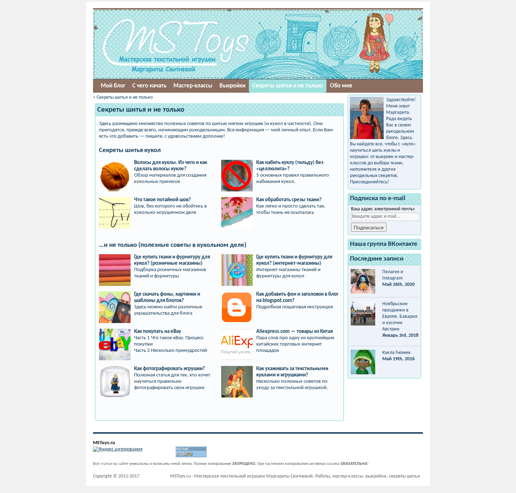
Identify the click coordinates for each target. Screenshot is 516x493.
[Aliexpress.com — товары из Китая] (237, 331)
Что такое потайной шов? (162, 200)
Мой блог (113, 86)
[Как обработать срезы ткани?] (237, 200)
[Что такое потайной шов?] (115, 200)
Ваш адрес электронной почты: (383, 209)
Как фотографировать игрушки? (169, 369)
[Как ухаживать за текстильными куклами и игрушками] (237, 369)
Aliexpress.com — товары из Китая (294, 331)
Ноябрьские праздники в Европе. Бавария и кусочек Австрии (399, 316)
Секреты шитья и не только (287, 86)
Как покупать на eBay (157, 331)
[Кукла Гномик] (363, 362)
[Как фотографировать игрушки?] (115, 369)
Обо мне (341, 86)
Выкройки (232, 86)
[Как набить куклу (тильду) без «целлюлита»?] (237, 162)
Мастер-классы (192, 86)
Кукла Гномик (396, 352)
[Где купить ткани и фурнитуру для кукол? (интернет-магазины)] (237, 257)
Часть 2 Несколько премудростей (170, 350)
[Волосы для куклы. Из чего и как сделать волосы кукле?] (115, 162)
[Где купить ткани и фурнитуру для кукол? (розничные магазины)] (115, 257)
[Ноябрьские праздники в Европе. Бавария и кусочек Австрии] (363, 313)
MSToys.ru (104, 443)
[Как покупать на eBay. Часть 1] (115, 331)
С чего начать (149, 86)
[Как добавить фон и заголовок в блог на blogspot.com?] (237, 294)
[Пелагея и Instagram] (363, 281)
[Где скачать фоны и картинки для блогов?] (115, 294)
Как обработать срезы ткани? (289, 200)
